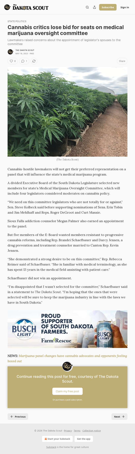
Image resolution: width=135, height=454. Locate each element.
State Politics (17, 21)
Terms (77, 430)
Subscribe (108, 7)
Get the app (83, 438)
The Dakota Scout (24, 50)
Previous (20, 416)
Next (117, 416)
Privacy (68, 430)
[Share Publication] (94, 7)
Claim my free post (67, 391)
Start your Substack (59, 438)
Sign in (125, 7)
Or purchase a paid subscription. (67, 399)
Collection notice (91, 430)
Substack (51, 447)
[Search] (87, 7)
